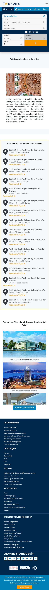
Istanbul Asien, (12, 536)
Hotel (5, 459)
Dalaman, (10, 530)
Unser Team (8, 501)
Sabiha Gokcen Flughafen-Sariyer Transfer (26, 203)
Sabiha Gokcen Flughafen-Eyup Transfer (26, 261)
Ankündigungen (9, 496)
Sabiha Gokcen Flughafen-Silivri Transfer (26, 181)
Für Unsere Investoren (11, 476)
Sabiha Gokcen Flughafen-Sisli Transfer (25, 232)
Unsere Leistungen (10, 430)
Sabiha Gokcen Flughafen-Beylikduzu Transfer (21, 192)
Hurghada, (11, 544)
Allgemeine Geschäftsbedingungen (17, 436)
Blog (5, 493)
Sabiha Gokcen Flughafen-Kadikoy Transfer (27, 172)
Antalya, (9, 524)
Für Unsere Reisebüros (11, 482)
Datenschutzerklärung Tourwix (15, 433)
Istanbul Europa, (12, 533)
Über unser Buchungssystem (14, 507)
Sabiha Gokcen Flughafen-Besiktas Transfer (27, 213)
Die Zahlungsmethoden (12, 439)
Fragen (6, 510)
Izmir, (8, 539)
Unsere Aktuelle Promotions (13, 499)
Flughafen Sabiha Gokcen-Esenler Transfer (27, 251)
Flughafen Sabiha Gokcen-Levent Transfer (26, 223)
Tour (5, 462)
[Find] (35, 43)
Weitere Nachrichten (24, 407)
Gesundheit (8, 456)
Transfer (7, 453)
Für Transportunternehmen (13, 479)
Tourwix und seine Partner (13, 484)
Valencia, (11, 522)
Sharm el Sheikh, (14, 547)
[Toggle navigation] (46, 3)
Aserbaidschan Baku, (18, 542)
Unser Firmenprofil (10, 427)
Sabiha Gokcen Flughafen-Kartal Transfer (26, 162)
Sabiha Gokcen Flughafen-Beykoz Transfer (26, 152)
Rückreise (33, 32)
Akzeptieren (24, 587)
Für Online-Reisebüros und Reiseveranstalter (20, 473)
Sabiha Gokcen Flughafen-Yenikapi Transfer (27, 302)
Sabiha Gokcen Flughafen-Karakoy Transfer (27, 242)
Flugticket (7, 464)
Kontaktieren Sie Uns (11, 445)
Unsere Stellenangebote (12, 442)
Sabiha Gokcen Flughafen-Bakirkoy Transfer (27, 293)
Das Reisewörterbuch (11, 504)
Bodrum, (9, 527)
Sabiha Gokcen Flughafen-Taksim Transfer (27, 271)
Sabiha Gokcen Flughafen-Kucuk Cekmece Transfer (24, 282)
